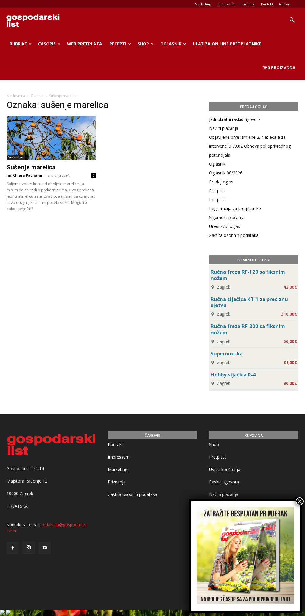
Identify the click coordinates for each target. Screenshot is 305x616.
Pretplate (218, 199)
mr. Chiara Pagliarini (25, 175)
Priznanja (247, 4)
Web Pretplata (84, 44)
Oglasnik (170, 44)
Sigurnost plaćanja (227, 217)
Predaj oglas (221, 182)
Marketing (203, 4)
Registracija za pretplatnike (235, 208)
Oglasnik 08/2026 (225, 173)
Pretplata (218, 190)
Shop (143, 44)
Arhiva (284, 4)
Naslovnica (16, 95)
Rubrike (18, 44)
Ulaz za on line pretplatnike (227, 44)
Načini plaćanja (223, 128)
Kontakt (267, 4)
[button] (292, 20)
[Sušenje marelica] (51, 138)
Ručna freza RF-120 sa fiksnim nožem (248, 274)
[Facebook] (12, 548)
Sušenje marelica (31, 167)
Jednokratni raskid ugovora (235, 119)
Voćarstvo (15, 157)
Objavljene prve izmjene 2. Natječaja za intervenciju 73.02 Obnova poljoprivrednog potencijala (250, 146)
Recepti (117, 44)
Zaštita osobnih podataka (234, 235)
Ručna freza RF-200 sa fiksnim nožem (248, 329)
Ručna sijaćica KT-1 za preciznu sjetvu (249, 302)
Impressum (226, 4)
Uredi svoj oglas (224, 226)
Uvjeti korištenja (224, 469)
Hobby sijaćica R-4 (233, 374)
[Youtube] (45, 548)
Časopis (47, 44)
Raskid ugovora (224, 482)
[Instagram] (29, 548)
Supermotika (227, 353)
